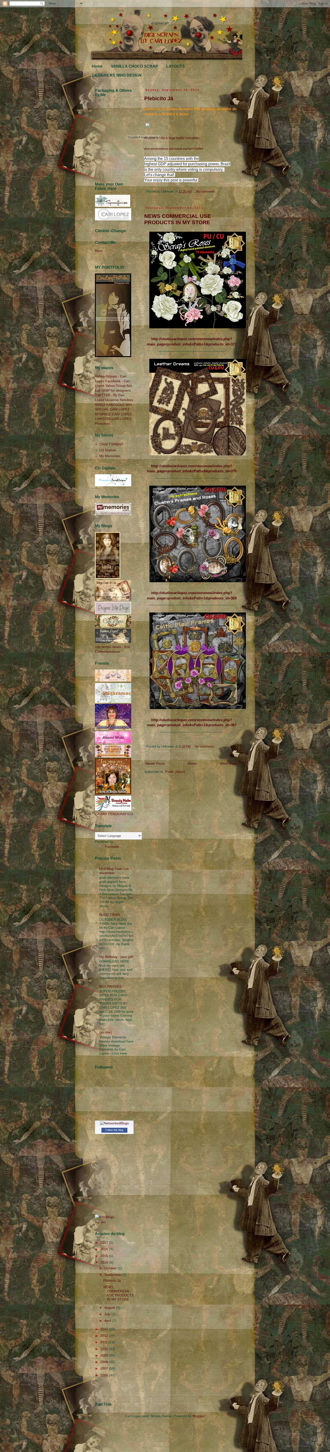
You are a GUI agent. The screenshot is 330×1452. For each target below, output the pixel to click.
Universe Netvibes (119, 400)
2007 (104, 1368)
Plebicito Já (158, 98)
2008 (104, 1362)
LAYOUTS (175, 66)
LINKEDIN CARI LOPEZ (113, 419)
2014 (104, 1262)
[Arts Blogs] (104, 1217)
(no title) (105, 1032)
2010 (104, 1349)
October (111, 1268)
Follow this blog (114, 1130)
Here (98, 251)
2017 (104, 1242)
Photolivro (102, 423)
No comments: (206, 191)
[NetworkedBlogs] (114, 1123)
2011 (104, 1342)
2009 (104, 1355)
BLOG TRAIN (109, 915)
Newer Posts (155, 763)
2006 (104, 1375)
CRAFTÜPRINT (111, 444)
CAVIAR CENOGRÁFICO (114, 814)
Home (97, 66)
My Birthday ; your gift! (116, 957)
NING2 (100, 405)
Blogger (198, 1416)
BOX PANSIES (110, 986)
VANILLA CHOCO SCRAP (134, 66)
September (113, 1275)
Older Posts (229, 763)
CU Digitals (107, 450)
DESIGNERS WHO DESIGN (117, 75)
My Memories (109, 456)
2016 (104, 1249)
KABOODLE (115, 405)
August (110, 1307)
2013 (104, 1329)
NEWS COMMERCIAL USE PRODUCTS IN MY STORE (177, 219)
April (108, 1321)
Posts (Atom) (175, 772)
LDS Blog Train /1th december (114, 871)
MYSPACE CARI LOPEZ (113, 414)
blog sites (100, 1222)
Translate (112, 846)
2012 (104, 1335)
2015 (104, 1256)
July (107, 1314)
